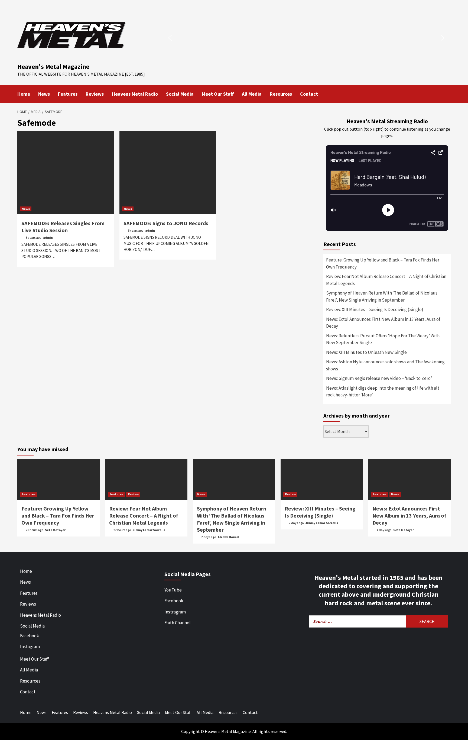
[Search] (447, 93)
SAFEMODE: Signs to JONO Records (165, 223)
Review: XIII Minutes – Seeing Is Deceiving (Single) (374, 309)
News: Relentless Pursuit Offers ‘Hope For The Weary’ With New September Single (383, 339)
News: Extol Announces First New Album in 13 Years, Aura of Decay (383, 322)
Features (67, 94)
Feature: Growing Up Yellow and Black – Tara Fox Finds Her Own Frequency (382, 263)
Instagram (30, 646)
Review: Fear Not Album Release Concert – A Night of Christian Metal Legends (386, 279)
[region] (306, 38)
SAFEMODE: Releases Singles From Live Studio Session (63, 227)
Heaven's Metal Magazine (53, 66)
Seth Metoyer (55, 530)
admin (48, 237)
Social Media (180, 94)
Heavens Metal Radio (135, 94)
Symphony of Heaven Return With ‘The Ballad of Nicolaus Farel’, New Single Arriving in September (381, 296)
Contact (309, 94)
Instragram (175, 612)
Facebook (29, 636)
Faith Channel (177, 623)
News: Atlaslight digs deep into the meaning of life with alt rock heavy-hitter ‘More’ (382, 391)
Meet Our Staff (218, 94)
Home (23, 94)
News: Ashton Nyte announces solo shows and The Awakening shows (385, 365)
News (44, 94)
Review (133, 494)
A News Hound (228, 537)
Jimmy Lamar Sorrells (149, 530)
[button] (170, 38)
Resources (281, 94)
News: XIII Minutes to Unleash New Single (366, 352)
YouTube (173, 590)
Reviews (95, 94)
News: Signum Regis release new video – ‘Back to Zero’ (379, 378)
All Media (252, 94)
